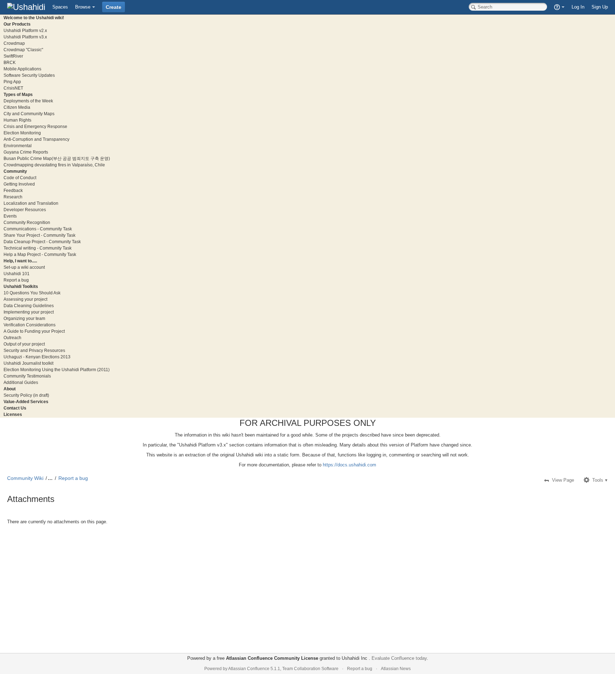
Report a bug (16, 280)
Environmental (18, 145)
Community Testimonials (27, 376)
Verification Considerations (30, 324)
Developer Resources (25, 209)
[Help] (559, 7)
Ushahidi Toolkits (21, 286)
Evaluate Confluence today (399, 658)
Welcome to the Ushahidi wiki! (34, 17)
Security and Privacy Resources (34, 350)
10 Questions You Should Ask (32, 292)
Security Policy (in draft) (26, 395)
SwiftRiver (13, 56)
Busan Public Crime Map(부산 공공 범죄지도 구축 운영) (57, 158)
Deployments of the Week (28, 100)
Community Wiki (25, 478)
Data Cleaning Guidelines (29, 305)
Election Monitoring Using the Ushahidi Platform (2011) (57, 369)
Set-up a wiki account (24, 267)
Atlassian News (396, 668)
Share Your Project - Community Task (39, 235)
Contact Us (15, 408)
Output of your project (24, 344)
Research (13, 196)
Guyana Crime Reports (26, 152)
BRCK (10, 62)
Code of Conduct (20, 177)
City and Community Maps (29, 113)
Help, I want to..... (20, 260)
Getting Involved (19, 184)
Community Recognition (27, 222)
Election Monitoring (22, 132)
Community (15, 171)
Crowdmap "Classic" (23, 49)
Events (10, 216)
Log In (578, 7)
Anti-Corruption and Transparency (36, 139)
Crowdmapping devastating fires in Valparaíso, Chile (54, 164)
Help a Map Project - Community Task (40, 254)
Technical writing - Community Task (38, 248)
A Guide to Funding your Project (34, 331)
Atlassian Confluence (248, 668)
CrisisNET (13, 88)
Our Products (17, 24)
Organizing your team (24, 318)
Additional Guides (21, 382)
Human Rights (17, 120)
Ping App (12, 81)
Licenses (13, 414)
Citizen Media (17, 107)
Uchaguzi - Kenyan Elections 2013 (37, 356)
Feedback (13, 190)
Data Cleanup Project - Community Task (42, 241)
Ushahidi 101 (17, 273)
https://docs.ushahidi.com (349, 464)
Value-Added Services (26, 401)
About (10, 388)
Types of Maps (18, 94)
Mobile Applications (22, 68)
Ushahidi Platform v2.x (25, 30)
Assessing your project (25, 299)
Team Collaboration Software (310, 668)
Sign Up (600, 7)
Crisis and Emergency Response (35, 126)
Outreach (12, 337)
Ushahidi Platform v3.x (25, 36)
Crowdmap (14, 43)
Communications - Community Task (38, 228)
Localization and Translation (31, 203)
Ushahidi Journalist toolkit (28, 363)
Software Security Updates (29, 75)
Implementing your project (29, 312)
